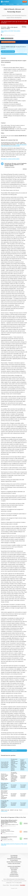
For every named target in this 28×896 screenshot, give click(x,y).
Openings (4, 4)
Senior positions (14, 872)
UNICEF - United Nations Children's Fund (9, 824)
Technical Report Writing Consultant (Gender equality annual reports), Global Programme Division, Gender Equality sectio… (9, 822)
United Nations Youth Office (6, 839)
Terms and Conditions (14, 885)
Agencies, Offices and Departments (14, 861)
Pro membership (14, 855)
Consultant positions (14, 874)
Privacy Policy (6, 885)
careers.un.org (4, 811)
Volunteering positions (14, 875)
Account (24, 4)
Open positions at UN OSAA (7, 30)
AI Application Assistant (9, 167)
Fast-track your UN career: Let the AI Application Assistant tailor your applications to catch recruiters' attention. (16, 164)
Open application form (8, 51)
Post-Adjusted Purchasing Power (14, 858)
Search (18, 4)
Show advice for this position (8, 41)
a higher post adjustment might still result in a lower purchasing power (14, 145)
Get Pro (24, 1)
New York (4, 35)
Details (24, 169)
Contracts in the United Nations (14, 866)
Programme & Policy (9, 38)
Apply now (14, 750)
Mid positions (14, 871)
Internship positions (14, 867)
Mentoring (11, 4)
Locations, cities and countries (14, 863)
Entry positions (14, 869)
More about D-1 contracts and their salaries (10, 158)
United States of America (10, 35)
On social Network (14, 860)
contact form (9, 882)
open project (19, 882)
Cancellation (22, 885)
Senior (2, 38)
